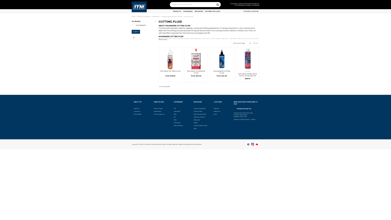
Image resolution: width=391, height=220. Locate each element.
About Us (136, 108)
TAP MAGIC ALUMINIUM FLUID (196, 72)
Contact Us (137, 111)
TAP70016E (247, 71)
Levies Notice (157, 111)
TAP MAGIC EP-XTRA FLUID (170, 71)
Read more (163, 39)
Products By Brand (143, 16)
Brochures (197, 120)
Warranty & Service (199, 117)
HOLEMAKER (155, 16)
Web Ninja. (199, 144)
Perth (215, 114)
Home (133, 16)
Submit (136, 32)
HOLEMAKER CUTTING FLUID (221, 72)
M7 (175, 117)
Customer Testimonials (200, 125)
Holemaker (177, 111)
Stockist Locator (251, 11)
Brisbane (216, 108)
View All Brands (178, 125)
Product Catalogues (199, 108)
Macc (175, 120)
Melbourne (217, 111)
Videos (195, 122)
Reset (134, 38)
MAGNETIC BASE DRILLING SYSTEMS (172, 16)
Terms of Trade (158, 108)
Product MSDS (198, 111)
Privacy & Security (159, 114)
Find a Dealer (137, 114)
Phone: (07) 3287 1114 (244, 108)
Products (177, 11)
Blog (195, 128)
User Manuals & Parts (200, 114)
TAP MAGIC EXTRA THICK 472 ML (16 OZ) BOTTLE (247, 75)
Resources (199, 11)
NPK (175, 114)
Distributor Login (212, 11)
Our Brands (188, 11)
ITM (175, 108)
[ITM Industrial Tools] (139, 7)
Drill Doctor (177, 122)
